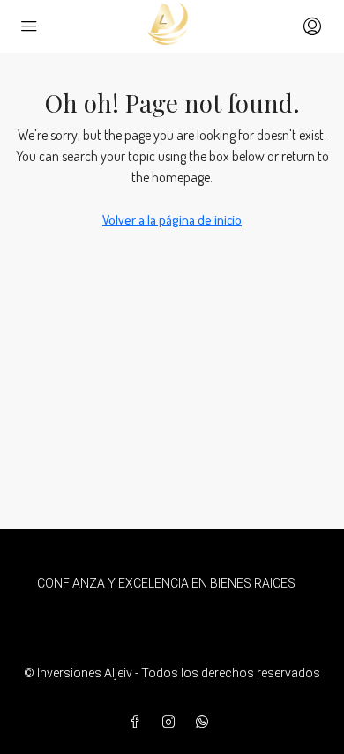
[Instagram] (172, 722)
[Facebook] (138, 722)
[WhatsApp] (205, 722)
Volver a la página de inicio (172, 219)
